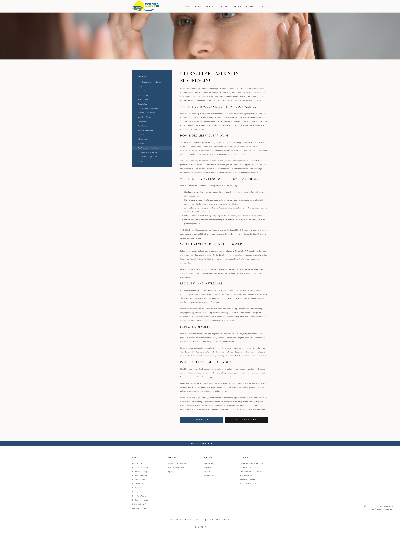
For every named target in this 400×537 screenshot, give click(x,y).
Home (187, 6)
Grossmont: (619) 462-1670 (250, 471)
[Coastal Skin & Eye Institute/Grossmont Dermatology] (378, 507)
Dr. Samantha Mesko (140, 500)
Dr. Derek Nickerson (139, 479)
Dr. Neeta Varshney (139, 475)
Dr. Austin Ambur (138, 488)
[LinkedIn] (199, 527)
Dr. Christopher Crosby (141, 467)
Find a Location (201, 420)
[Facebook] (196, 527)
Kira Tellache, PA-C (139, 508)
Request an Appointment (246, 420)
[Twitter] (202, 527)
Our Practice (137, 463)
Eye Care (224, 6)
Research (250, 6)
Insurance (207, 467)
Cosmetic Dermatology (177, 463)
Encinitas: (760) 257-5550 (250, 467)
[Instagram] (205, 527)
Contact (264, 6)
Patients (237, 6)
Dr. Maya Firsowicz (139, 492)
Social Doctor (223, 520)
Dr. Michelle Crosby (139, 471)
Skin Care (210, 6)
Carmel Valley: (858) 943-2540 (251, 463)
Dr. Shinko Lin (137, 484)
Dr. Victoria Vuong (139, 496)
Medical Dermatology (176, 467)
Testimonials (209, 475)
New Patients (209, 463)
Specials (207, 471)
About (198, 6)
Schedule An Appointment (200, 444)
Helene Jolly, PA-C (139, 504)
